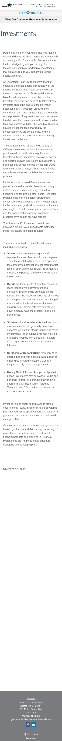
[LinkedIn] (33, 724)
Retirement (31, 738)
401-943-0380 (35, 702)
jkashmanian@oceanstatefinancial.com (31, 719)
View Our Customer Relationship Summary (31, 19)
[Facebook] (28, 724)
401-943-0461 (35, 705)
